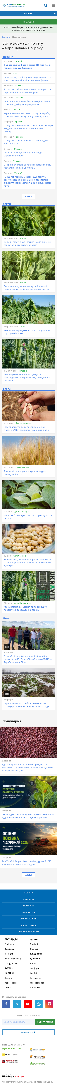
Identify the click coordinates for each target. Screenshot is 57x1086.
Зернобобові (11, 983)
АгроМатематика (22, 603)
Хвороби (35, 987)
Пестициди (11, 939)
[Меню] (53, 5)
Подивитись (28, 912)
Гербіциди (9, 944)
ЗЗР (15, 73)
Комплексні (35, 978)
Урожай (18, 61)
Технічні (34, 944)
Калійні (33, 973)
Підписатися (45, 1021)
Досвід (23, 238)
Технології (28, 899)
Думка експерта (23, 423)
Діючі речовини (28, 918)
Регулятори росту (13, 958)
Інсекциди (9, 954)
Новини (28, 892)
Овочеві (34, 949)
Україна (18, 85)
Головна (6, 37)
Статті (22, 326)
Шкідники (36, 954)
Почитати (28, 905)
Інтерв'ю (23, 370)
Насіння (9, 973)
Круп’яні (34, 939)
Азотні (33, 963)
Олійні (7, 987)
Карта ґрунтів (28, 925)
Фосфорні (34, 968)
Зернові (8, 978)
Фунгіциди (9, 949)
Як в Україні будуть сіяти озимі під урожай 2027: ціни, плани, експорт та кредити (28, 28)
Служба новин (22, 467)
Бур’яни (9, 968)
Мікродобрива (37, 983)
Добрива (35, 958)
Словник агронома (28, 931)
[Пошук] (45, 5)
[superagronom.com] (13, 5)
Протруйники (11, 963)
